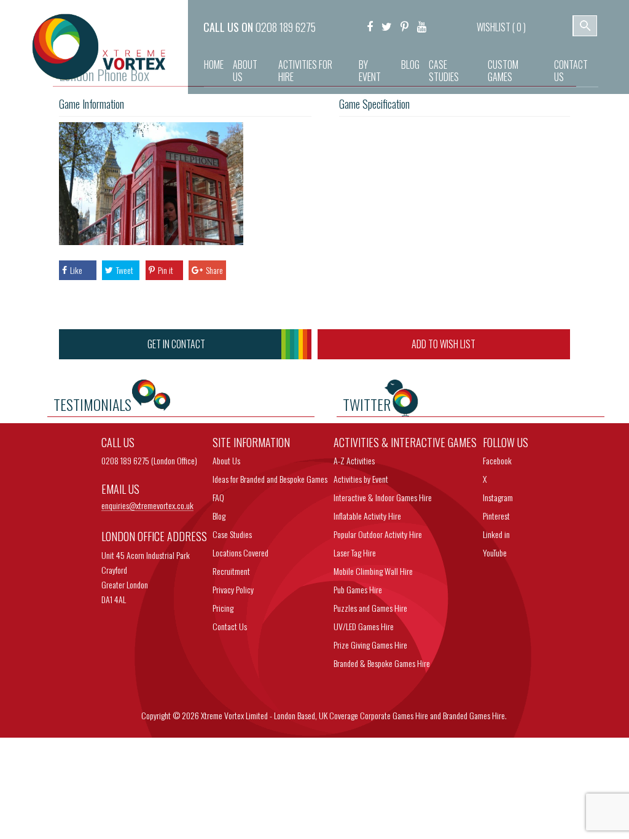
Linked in (496, 534)
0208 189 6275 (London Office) (149, 460)
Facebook (497, 460)
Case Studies (444, 70)
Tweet (124, 269)
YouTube (495, 552)
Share (214, 269)
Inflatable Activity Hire (367, 515)
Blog (410, 64)
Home (214, 64)
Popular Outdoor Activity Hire (378, 534)
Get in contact (176, 344)
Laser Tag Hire (355, 552)
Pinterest (496, 515)
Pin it (165, 269)
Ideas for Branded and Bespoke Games (270, 478)
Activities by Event (361, 478)
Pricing (223, 607)
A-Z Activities (354, 460)
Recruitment (231, 570)
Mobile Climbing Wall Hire (373, 570)
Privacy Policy (233, 589)
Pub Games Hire (358, 589)
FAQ (218, 497)
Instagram (498, 497)
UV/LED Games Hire (364, 626)
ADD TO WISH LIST (443, 344)
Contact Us (571, 70)
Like (76, 269)
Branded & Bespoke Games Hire (382, 663)
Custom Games (503, 70)
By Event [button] (370, 70)
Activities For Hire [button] (305, 70)
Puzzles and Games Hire (370, 607)
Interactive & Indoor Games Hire (383, 497)
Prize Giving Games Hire (370, 644)
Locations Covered (240, 552)
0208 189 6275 (286, 27)
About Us (245, 70)
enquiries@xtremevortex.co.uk (147, 506)
